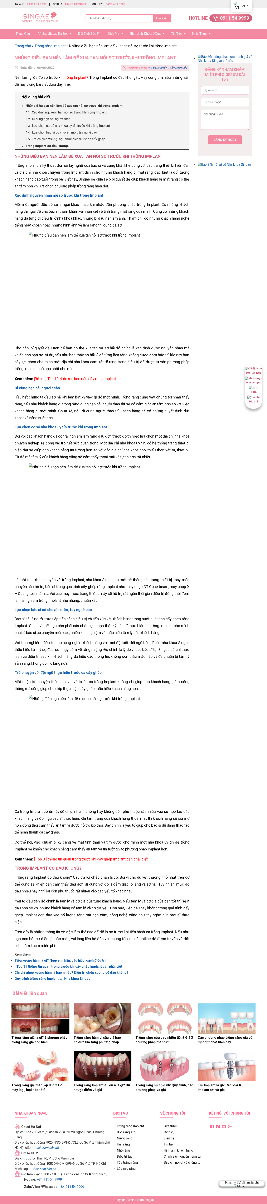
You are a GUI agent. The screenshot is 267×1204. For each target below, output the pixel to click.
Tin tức (176, 33)
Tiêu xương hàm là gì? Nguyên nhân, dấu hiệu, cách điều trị (60, 960)
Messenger (253, 382)
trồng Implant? (76, 77)
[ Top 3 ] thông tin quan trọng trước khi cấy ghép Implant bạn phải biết (91, 859)
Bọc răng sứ (126, 1132)
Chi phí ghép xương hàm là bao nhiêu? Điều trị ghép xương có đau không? (71, 973)
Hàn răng (123, 1144)
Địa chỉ (253, 401)
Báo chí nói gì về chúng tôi (182, 1163)
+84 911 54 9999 (49, 1179)
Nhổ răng (123, 1150)
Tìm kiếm (162, 18)
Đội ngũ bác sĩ (88, 33)
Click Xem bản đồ (46, 1148)
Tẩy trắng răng (127, 1163)
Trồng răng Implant (50, 46)
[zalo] (253, 387)
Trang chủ (23, 33)
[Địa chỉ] (253, 397)
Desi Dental (241, 1130)
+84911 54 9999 (36, 4)
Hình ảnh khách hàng (178, 1150)
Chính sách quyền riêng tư (182, 1156)
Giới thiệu (170, 1126)
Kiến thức (199, 33)
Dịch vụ (113, 33)
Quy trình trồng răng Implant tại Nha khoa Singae (53, 979)
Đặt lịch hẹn (253, 372)
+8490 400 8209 (114, 4)
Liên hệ (169, 1138)
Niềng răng (124, 1138)
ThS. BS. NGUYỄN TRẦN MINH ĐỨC (167, 67)
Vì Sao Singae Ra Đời (53, 33)
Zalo (254, 391)
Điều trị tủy (124, 1156)
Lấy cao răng (126, 1169)
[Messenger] (253, 378)
